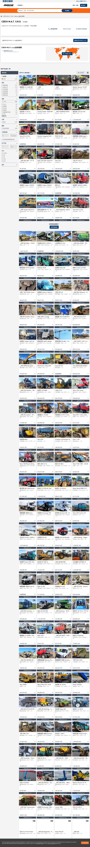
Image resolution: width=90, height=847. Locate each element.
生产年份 (4, 143)
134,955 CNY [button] (41, 119)
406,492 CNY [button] (76, 95)
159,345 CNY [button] (23, 217)
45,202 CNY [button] (76, 300)
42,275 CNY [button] (76, 447)
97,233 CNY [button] (76, 144)
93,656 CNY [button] (76, 472)
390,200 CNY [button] (23, 619)
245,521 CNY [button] (23, 275)
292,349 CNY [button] (41, 144)
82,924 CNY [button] (58, 766)
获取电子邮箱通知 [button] (82, 29)
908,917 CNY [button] (58, 496)
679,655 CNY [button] (23, 373)
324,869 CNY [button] (23, 766)
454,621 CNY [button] (58, 545)
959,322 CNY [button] (41, 717)
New (3, 150)
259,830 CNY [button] (76, 398)
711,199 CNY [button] (41, 594)
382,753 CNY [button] (58, 717)
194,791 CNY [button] (58, 324)
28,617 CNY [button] (40, 300)
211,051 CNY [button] (58, 144)
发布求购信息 (54, 227)
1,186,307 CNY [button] (77, 545)
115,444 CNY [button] (76, 790)
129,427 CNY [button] (23, 447)
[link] (27, 80)
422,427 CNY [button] (41, 349)
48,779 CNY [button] (40, 447)
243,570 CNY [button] (23, 692)
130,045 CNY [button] (23, 668)
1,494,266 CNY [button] (77, 741)
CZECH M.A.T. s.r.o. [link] (27, 97)
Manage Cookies (40, 843)
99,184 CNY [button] (23, 790)
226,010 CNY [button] (23, 95)
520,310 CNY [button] (58, 472)
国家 (3, 125)
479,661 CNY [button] (58, 741)
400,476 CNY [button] (58, 521)
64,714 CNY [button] (58, 119)
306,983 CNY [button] (41, 815)
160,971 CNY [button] (23, 815)
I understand (85, 842)
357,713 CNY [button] (41, 193)
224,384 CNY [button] (41, 373)
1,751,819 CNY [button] (41, 619)
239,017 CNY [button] (58, 300)
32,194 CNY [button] (23, 168)
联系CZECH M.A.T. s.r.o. (80, 40)
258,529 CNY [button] (23, 349)
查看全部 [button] (4, 116)
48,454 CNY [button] (40, 275)
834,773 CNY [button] (58, 570)
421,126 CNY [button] (76, 815)
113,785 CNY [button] (58, 619)
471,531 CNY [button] (76, 717)
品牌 (3, 98)
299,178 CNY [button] (58, 398)
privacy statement (51, 843)
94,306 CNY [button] (40, 766)
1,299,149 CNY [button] (24, 251)
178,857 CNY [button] (58, 217)
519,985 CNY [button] (58, 349)
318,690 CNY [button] (58, 275)
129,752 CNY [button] (41, 168)
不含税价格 (4, 132)
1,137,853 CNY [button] (77, 119)
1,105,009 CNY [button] (77, 570)
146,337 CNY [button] (23, 398)
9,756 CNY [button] (40, 95)
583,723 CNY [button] (41, 545)
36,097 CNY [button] (76, 251)
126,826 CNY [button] (23, 643)
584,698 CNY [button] (23, 521)
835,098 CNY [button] (76, 324)
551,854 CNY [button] (41, 521)
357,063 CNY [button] (58, 815)
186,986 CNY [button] (23, 570)
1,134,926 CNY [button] (41, 496)
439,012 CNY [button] (23, 119)
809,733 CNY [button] (76, 349)
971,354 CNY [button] (23, 496)
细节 (3, 164)
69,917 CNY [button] (40, 217)
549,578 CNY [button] (76, 594)
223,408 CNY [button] (41, 423)
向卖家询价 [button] (23, 144)
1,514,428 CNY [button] (24, 545)
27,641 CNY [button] (40, 643)
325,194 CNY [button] (23, 193)
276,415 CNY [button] (41, 472)
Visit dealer (68, 29)
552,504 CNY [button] (41, 668)
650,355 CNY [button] (76, 373)
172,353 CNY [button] (41, 570)
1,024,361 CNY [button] (59, 251)
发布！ (84, 5)
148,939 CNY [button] (58, 447)
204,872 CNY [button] (23, 300)
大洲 (3, 119)
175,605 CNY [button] (23, 423)
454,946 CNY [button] (41, 324)
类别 (3, 82)
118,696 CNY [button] (76, 766)
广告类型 (4, 76)
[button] (9, 72)
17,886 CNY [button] (58, 95)
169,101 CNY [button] (41, 741)
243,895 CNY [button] (76, 275)
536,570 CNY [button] (58, 423)
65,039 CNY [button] (76, 521)
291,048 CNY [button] (76, 193)
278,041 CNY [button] (58, 594)
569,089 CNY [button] (76, 619)
